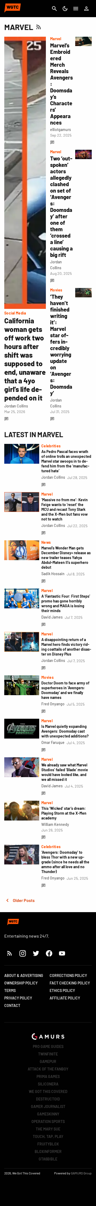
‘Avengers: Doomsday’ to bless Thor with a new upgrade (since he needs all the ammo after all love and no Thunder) (65, 862)
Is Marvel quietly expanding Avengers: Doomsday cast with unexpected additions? (65, 731)
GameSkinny (48, 1114)
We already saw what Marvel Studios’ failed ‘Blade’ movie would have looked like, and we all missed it (64, 772)
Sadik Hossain (53, 573)
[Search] (54, 8)
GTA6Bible (48, 1159)
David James (52, 617)
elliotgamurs (60, 129)
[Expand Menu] (75, 8)
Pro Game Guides (48, 1046)
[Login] (86, 8)
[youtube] (62, 953)
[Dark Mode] (65, 8)
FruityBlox (48, 1144)
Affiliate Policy (65, 998)
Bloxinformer (48, 1151)
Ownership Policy (21, 983)
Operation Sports (48, 1121)
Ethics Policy (62, 990)
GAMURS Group (81, 1173)
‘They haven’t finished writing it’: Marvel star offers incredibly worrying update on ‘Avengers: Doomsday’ (61, 344)
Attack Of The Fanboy (48, 1069)
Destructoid (48, 1099)
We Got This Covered (48, 1091)
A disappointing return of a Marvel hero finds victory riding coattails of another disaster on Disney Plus (66, 646)
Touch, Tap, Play (48, 1136)
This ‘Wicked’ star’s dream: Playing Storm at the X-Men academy (63, 813)
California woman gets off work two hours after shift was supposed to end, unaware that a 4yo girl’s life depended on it (25, 359)
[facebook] (48, 953)
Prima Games (48, 1076)
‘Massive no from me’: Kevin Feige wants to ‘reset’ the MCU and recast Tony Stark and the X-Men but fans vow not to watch (64, 509)
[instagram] (22, 953)
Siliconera (48, 1084)
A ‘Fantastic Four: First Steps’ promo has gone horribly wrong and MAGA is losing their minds (65, 603)
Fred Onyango (53, 704)
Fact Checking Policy (70, 983)
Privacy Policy (18, 998)
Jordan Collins (16, 406)
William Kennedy (55, 824)
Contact (12, 1005)
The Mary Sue (48, 1129)
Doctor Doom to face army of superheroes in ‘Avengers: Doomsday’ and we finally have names (65, 690)
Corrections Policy (68, 975)
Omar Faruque (53, 742)
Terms (10, 990)
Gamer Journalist (48, 1106)
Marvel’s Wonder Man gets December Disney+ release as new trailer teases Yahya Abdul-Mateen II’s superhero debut (66, 558)
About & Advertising (23, 975)
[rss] (9, 953)
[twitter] (35, 953)
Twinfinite (48, 1054)
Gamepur (48, 1061)
